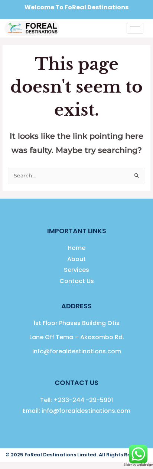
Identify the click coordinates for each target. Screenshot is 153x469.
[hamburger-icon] (135, 28)
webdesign (145, 464)
